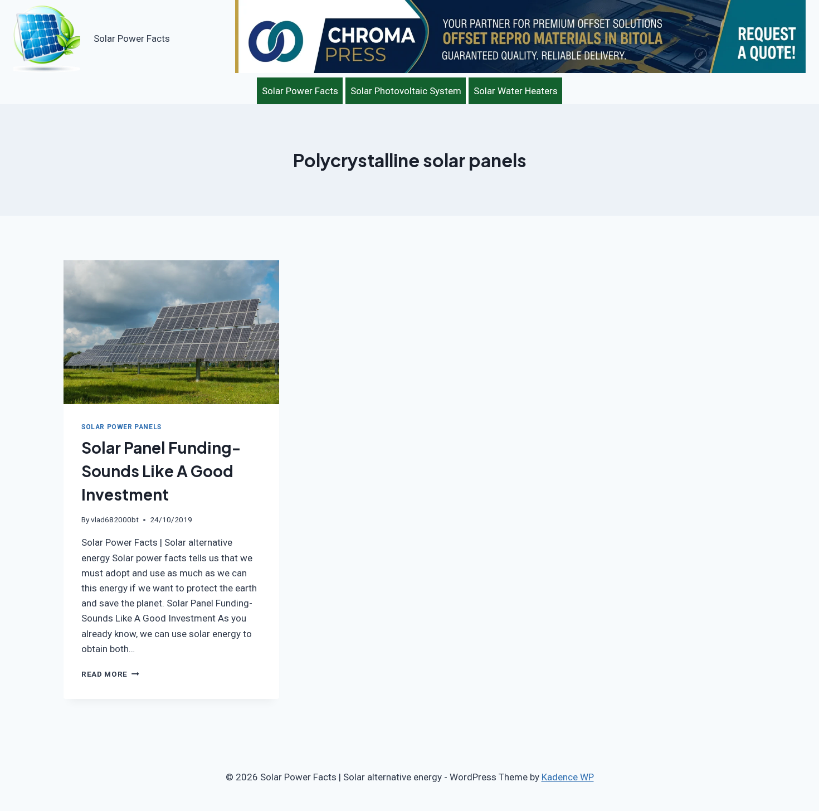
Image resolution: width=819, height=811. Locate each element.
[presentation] (171, 332)
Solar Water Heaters (516, 90)
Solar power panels (121, 427)
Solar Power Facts (300, 90)
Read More (110, 673)
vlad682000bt (115, 519)
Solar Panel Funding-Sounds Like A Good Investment (161, 471)
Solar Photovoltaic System (405, 90)
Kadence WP (568, 777)
